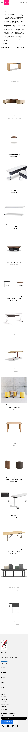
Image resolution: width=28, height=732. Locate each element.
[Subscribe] (25, 718)
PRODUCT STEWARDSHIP (5, 704)
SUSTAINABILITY (4, 672)
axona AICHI (14, 192)
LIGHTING (3, 680)
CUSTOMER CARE (4, 699)
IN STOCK (3, 675)
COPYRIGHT (3, 706)
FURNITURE (3, 677)
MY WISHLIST (3, 694)
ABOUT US (3, 667)
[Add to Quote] (21, 79)
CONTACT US (3, 670)
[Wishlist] (24, 3)
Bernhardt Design (14, 120)
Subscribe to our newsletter (8, 715)
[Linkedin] (17, 726)
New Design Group (14, 553)
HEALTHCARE (3, 687)
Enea (14, 409)
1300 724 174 (3, 659)
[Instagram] (8, 726)
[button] (6, 79)
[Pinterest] (13, 726)
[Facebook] (3, 726)
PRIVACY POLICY (4, 709)
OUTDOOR (3, 682)
